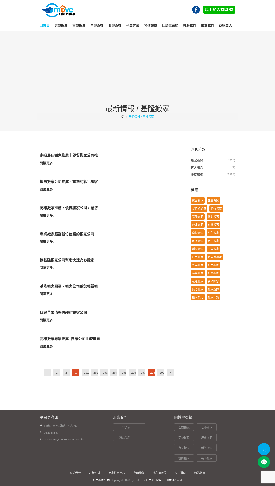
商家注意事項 (116, 473)
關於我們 (207, 25)
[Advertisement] (137, 74)
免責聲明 (180, 473)
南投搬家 (197, 232)
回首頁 (45, 25)
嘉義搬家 (197, 265)
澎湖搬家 (197, 248)
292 (95, 372)
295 (124, 372)
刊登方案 (132, 25)
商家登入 (225, 25)
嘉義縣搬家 (215, 257)
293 (105, 372)
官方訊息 (197, 167)
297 (143, 372)
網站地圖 (199, 473)
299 (162, 372)
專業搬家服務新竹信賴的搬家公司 (67, 234)
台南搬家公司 (101, 480)
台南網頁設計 (154, 480)
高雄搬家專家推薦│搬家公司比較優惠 (70, 339)
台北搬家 (197, 224)
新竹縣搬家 (199, 208)
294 (114, 372)
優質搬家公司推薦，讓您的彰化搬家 (69, 182)
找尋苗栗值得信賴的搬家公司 (63, 313)
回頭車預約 (170, 25)
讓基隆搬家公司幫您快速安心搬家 (67, 260)
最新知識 (94, 473)
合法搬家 (213, 281)
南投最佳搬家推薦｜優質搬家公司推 (69, 155)
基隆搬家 (197, 216)
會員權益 (139, 473)
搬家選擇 (213, 289)
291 (86, 372)
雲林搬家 (213, 224)
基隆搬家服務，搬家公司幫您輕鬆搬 (69, 286)
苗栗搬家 (197, 240)
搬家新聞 (197, 160)
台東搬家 (213, 273)
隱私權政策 (160, 473)
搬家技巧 (197, 297)
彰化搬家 (213, 232)
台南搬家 (197, 257)
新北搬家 (213, 216)
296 (133, 372)
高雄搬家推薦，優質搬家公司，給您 (69, 208)
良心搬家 (197, 289)
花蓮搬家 (197, 281)
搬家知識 (197, 174)
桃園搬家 (197, 200)
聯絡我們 (189, 25)
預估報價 (150, 25)
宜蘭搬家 (213, 200)
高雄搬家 (197, 273)
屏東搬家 (213, 248)
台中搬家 (213, 240)
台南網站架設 (173, 480)
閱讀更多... (47, 163)
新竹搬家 (216, 208)
